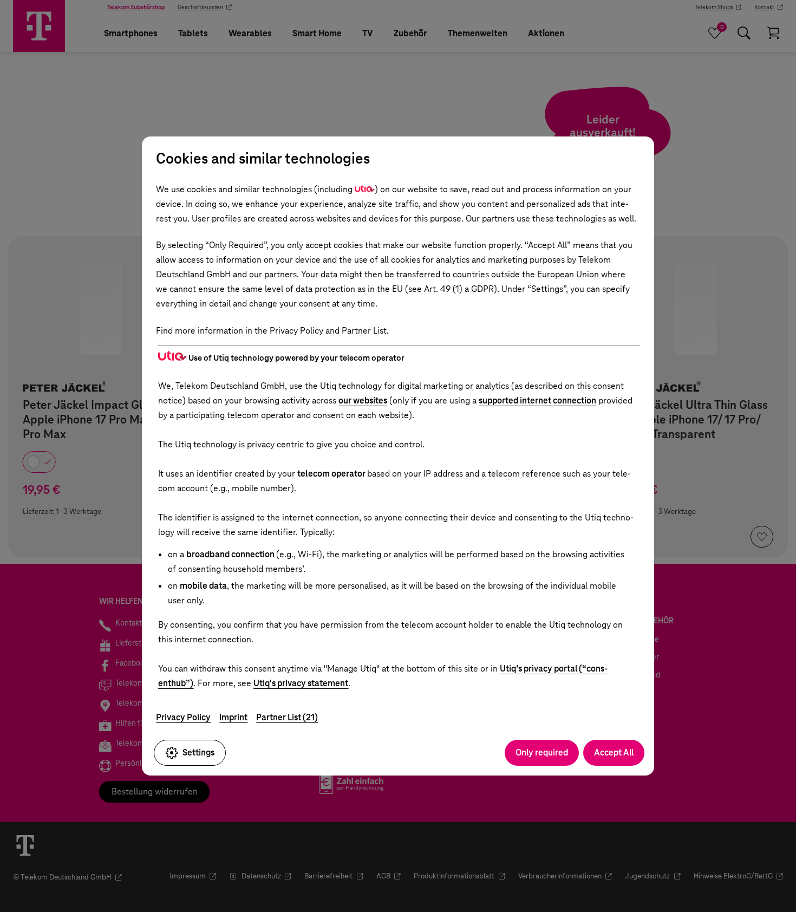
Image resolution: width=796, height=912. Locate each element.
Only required (542, 752)
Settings (198, 752)
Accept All (614, 752)
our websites (362, 400)
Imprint (233, 717)
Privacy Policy (183, 717)
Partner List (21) (287, 717)
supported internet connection (537, 400)
